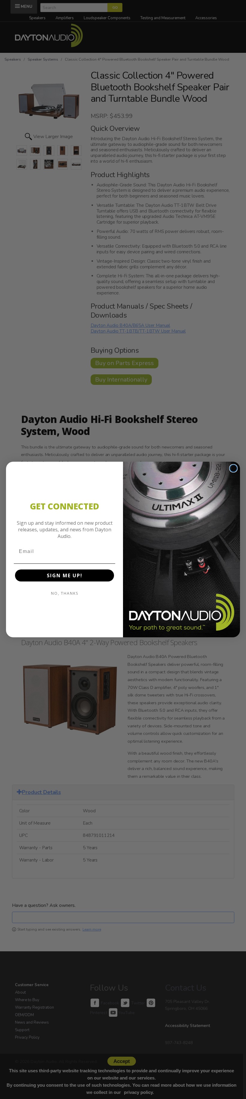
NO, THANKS (64, 593)
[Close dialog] (233, 468)
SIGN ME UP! (64, 575)
